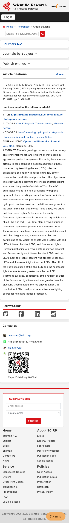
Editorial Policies (46, 440)
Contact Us (9, 455)
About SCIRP (47, 430)
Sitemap (7, 450)
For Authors (43, 445)
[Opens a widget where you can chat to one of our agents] (55, 516)
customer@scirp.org (19, 335)
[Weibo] (53, 313)
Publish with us (15, 63)
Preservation (44, 481)
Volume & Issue (11, 501)
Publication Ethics (47, 476)
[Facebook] (21, 313)
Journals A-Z (10, 435)
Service (8, 466)
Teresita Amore (43, 123)
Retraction (43, 486)
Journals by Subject (19, 53)
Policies (43, 466)
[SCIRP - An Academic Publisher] (25, 6)
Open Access (44, 471)
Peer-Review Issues (48, 450)
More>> (60, 74)
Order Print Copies (13, 481)
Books (6, 445)
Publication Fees (46, 455)
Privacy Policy (45, 491)
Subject (7, 440)
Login (8, 17)
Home (9, 26)
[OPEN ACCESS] (58, 6)
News (6, 460)
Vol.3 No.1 (8, 145)
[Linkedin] (37, 313)
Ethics (40, 435)
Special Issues (45, 460)
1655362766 (15, 348)
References (23, 26)
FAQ (5, 496)
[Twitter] (5, 313)
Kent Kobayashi (25, 123)
